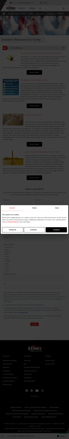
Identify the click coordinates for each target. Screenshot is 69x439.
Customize (33, 230)
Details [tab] (34, 208)
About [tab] (57, 208)
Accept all (56, 230)
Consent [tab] (12, 208)
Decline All (12, 230)
